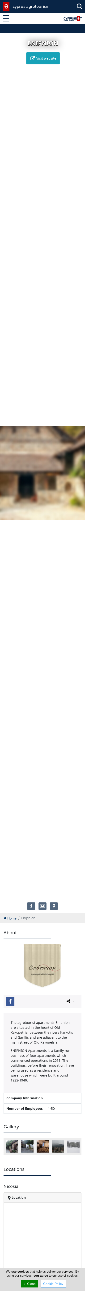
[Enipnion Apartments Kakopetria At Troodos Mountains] (58, 1146)
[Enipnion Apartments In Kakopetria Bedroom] (43, 1146)
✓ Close (29, 1284)
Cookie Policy (53, 1284)
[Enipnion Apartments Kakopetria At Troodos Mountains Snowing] (73, 1146)
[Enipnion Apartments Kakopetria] (12, 1146)
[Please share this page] (70, 1001)
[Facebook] (10, 1001)
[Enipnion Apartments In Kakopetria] (27, 1146)
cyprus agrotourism (31, 6)
